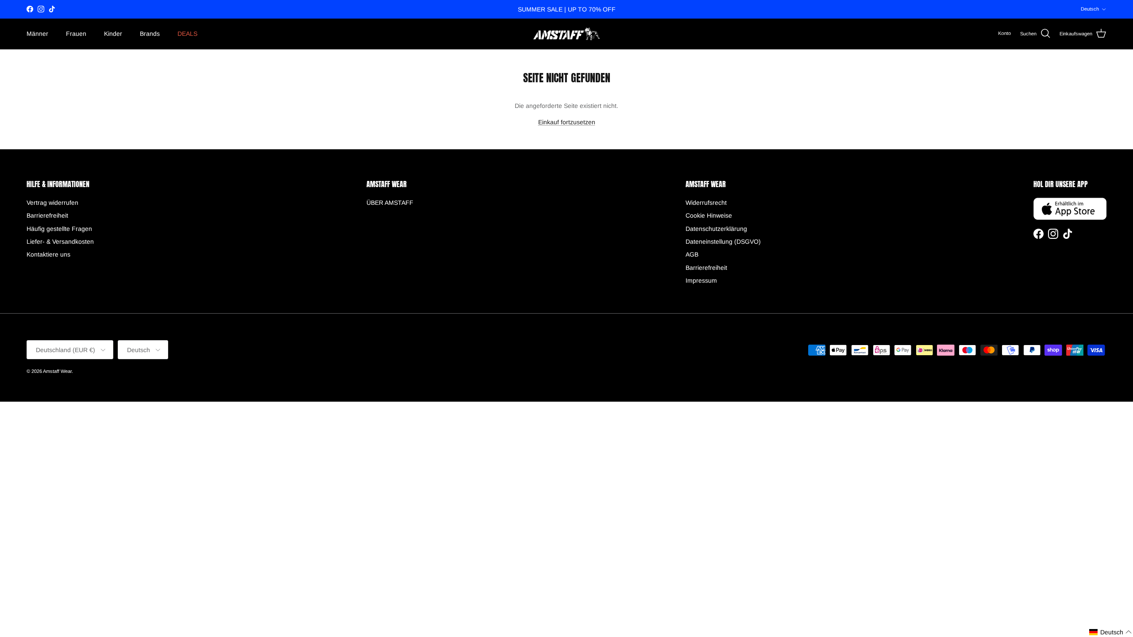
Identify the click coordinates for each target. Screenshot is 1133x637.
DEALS (187, 33)
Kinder (113, 33)
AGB (692, 254)
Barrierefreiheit (706, 267)
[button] (1110, 632)
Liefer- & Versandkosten (60, 241)
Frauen (76, 33)
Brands (150, 33)
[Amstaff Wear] (566, 33)
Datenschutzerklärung (716, 228)
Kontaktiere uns (48, 254)
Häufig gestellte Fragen (59, 228)
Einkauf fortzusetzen (566, 122)
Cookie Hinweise (709, 215)
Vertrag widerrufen (52, 202)
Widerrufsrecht (706, 202)
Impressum (701, 280)
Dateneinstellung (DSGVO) (723, 241)
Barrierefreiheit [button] (47, 215)
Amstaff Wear (57, 371)
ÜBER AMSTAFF (389, 202)
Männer (37, 33)
